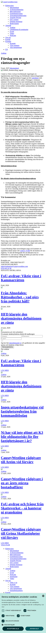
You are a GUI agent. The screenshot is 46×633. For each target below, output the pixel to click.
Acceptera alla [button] (13, 629)
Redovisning (14, 23)
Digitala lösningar (16, 21)
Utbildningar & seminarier (19, 29)
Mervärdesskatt (15, 12)
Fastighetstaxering (16, 14)
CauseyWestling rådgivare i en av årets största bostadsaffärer (22, 483)
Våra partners (14, 45)
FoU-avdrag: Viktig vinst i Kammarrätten (21, 278)
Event (12, 31)
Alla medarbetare (16, 47)
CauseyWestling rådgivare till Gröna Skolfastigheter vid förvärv (21, 533)
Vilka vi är (13, 582)
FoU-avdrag (14, 19)
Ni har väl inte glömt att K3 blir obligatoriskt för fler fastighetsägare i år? (22, 436)
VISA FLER (5, 545)
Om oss (8, 37)
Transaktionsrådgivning (18, 16)
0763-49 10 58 (6, 268)
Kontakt (8, 41)
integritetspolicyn (15, 343)
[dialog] (23, 613)
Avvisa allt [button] (34, 629)
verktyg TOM (25, 251)
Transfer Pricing (15, 17)
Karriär (7, 39)
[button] (23, 625)
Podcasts (13, 35)
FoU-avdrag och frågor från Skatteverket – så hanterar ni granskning (22, 508)
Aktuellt (8, 25)
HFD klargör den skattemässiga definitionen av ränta (21, 318)
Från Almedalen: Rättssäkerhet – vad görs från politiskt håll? (20, 297)
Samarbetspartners (16, 590)
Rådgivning (9, 6)
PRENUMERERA (7, 347)
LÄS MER (5, 370)
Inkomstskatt (14, 8)
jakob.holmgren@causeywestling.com (14, 266)
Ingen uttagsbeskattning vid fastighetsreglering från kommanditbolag (22, 411)
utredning (35, 78)
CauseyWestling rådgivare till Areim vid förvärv (21, 460)
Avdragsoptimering (16, 10)
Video (12, 33)
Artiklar (12, 27)
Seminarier (13, 577)
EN (6, 49)
